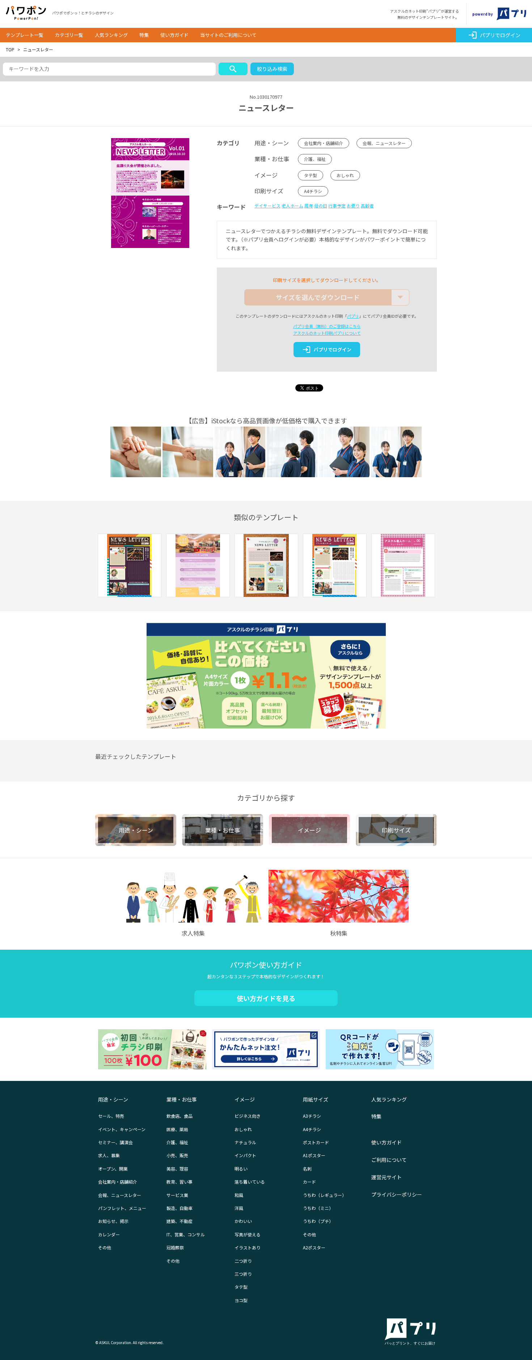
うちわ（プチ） (318, 1221)
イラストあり (248, 1247)
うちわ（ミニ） (318, 1208)
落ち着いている (250, 1182)
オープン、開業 (113, 1169)
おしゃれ (345, 175)
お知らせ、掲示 (113, 1221)
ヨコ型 (241, 1300)
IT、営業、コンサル (185, 1234)
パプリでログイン (494, 35)
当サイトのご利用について (228, 34)
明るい (241, 1169)
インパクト (245, 1155)
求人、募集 (109, 1155)
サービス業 (177, 1195)
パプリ (353, 316)
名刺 (307, 1169)
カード (309, 1182)
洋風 (239, 1208)
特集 (144, 34)
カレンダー (109, 1234)
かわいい (243, 1221)
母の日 (320, 205)
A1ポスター (314, 1155)
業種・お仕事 (181, 1099)
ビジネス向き (248, 1116)
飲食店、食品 (179, 1116)
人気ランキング (111, 34)
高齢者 (367, 205)
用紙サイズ (315, 1099)
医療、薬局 (177, 1129)
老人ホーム (292, 205)
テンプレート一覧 (24, 34)
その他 (104, 1247)
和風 (239, 1195)
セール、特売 (111, 1116)
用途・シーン (113, 1099)
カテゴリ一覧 (69, 34)
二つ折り (243, 1261)
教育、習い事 (179, 1182)
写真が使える (248, 1234)
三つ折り (243, 1274)
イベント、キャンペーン (121, 1129)
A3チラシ (312, 1116)
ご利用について (389, 1159)
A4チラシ (313, 191)
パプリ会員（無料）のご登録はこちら (327, 326)
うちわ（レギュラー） (324, 1195)
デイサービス (267, 205)
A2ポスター (314, 1247)
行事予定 (337, 205)
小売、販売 (177, 1155)
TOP (10, 49)
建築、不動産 (179, 1221)
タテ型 (310, 175)
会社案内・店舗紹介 (323, 143)
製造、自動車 (179, 1208)
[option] (129, 567)
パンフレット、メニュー (122, 1208)
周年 (308, 205)
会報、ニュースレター (384, 143)
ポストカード (316, 1142)
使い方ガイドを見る (266, 998)
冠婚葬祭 (175, 1247)
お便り (353, 205)
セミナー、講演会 (115, 1142)
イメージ (245, 1099)
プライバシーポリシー (396, 1194)
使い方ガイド (174, 34)
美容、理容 (177, 1169)
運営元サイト (386, 1177)
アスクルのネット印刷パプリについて (327, 333)
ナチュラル (245, 1142)
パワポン (26, 13)
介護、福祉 (315, 159)
